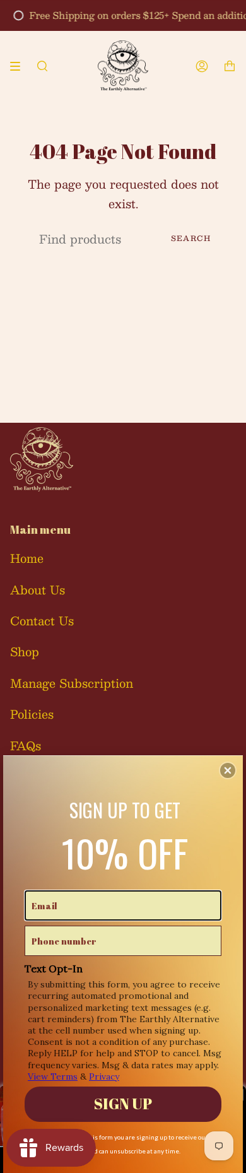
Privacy (104, 1076)
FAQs (25, 745)
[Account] (202, 66)
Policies (32, 714)
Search (191, 238)
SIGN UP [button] (123, 1103)
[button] (227, 770)
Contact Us (42, 620)
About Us (37, 589)
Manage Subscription (71, 683)
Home (27, 558)
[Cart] (229, 66)
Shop (24, 651)
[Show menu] (19, 66)
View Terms (53, 1076)
